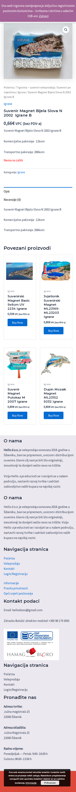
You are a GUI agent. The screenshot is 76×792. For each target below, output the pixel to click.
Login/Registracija (15, 574)
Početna (9, 87)
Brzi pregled (20, 283)
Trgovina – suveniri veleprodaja (35, 87)
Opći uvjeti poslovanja (18, 593)
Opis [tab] (7, 191)
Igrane (22, 92)
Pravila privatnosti (16, 588)
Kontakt (9, 569)
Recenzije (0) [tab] (12, 200)
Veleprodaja (12, 563)
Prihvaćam (50, 782)
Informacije (11, 583)
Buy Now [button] (17, 322)
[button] (66, 29)
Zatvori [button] (44, 16)
